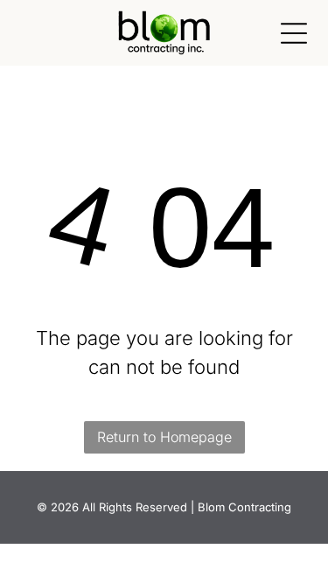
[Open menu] (294, 33)
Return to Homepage (164, 437)
